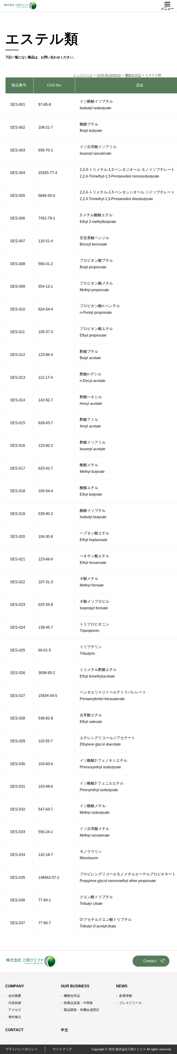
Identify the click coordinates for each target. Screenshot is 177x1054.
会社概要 (14, 996)
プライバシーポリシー (21, 1049)
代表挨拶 (14, 1003)
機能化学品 (72, 996)
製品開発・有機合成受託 (81, 1010)
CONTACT (14, 1030)
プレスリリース (130, 1003)
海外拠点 (14, 1017)
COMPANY (14, 986)
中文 (64, 1030)
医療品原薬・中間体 (78, 1003)
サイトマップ (62, 1049)
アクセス (14, 1010)
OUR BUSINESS (75, 986)
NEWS (121, 986)
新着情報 (125, 996)
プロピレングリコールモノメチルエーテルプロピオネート (128, 874)
